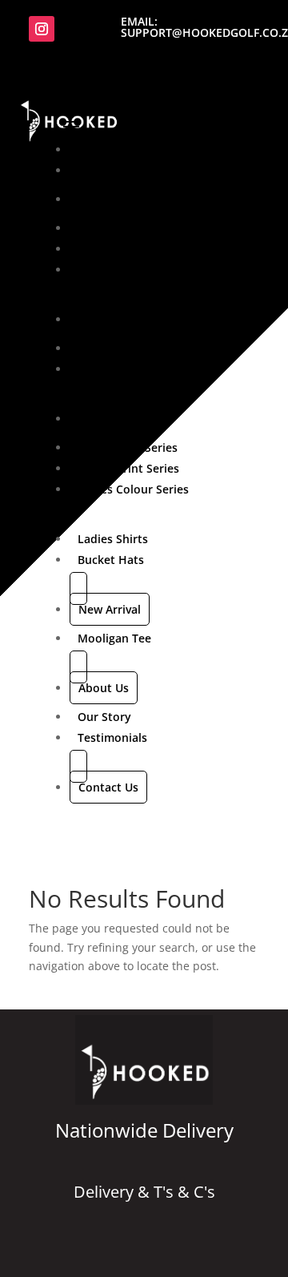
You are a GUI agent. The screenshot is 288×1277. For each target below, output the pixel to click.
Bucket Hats (111, 559)
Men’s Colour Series (132, 269)
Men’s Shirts (111, 319)
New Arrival (109, 609)
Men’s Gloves (113, 199)
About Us (103, 687)
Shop (92, 170)
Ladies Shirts (113, 538)
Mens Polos (109, 348)
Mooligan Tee (114, 638)
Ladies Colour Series (133, 489)
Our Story (104, 716)
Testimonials (112, 737)
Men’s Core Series (126, 228)
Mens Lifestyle (117, 369)
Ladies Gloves (115, 418)
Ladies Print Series (128, 468)
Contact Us (108, 787)
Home (94, 149)
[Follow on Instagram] (41, 29)
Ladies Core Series (128, 447)
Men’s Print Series (127, 248)
